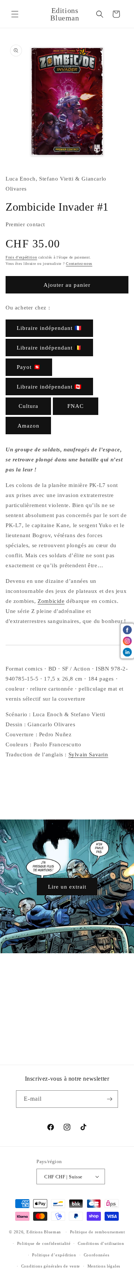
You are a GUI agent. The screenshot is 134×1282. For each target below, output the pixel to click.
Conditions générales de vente (50, 1266)
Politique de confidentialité (44, 1243)
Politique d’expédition (54, 1255)
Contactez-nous (79, 264)
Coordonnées (96, 1255)
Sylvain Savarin (88, 754)
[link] (49, 328)
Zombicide (51, 601)
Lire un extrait (67, 886)
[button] (15, 14)
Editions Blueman (43, 1232)
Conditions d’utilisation (101, 1243)
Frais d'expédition (21, 257)
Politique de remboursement (97, 1232)
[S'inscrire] (109, 1099)
